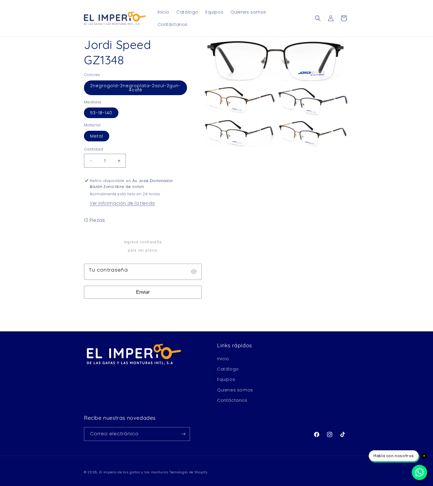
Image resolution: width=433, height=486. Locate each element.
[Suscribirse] (183, 434)
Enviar (143, 292)
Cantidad (93, 149)
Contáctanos (232, 400)
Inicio (223, 359)
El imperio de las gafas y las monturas (133, 472)
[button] (317, 18)
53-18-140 (101, 113)
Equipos (226, 379)
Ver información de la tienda (122, 203)
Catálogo (228, 369)
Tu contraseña (108, 270)
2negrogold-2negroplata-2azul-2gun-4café (135, 88)
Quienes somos (235, 390)
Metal (96, 136)
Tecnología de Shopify (188, 472)
